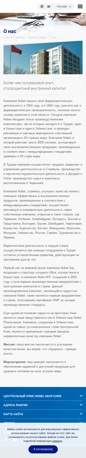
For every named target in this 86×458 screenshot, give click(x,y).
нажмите (57, 441)
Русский (62, 6)
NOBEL (6, 6)
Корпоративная (37, 37)
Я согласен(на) (43, 449)
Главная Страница (14, 37)
